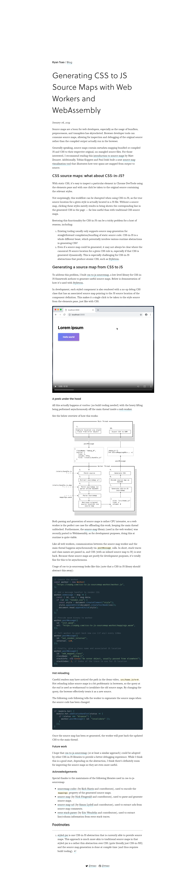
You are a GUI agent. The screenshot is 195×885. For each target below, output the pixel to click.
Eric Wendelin (89, 812)
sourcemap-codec (67, 789)
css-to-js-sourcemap (98, 275)
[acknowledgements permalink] (51, 772)
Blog (69, 62)
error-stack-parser (67, 812)
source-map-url (66, 804)
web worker (125, 409)
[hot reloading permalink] (51, 673)
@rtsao (92, 865)
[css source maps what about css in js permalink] (51, 175)
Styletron (114, 259)
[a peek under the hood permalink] (51, 399)
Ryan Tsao (58, 62)
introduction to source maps (108, 156)
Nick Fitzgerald (83, 796)
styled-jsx (63, 835)
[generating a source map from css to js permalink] (51, 267)
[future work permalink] (51, 746)
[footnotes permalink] (51, 824)
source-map (90, 529)
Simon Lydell (86, 804)
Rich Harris (88, 789)
